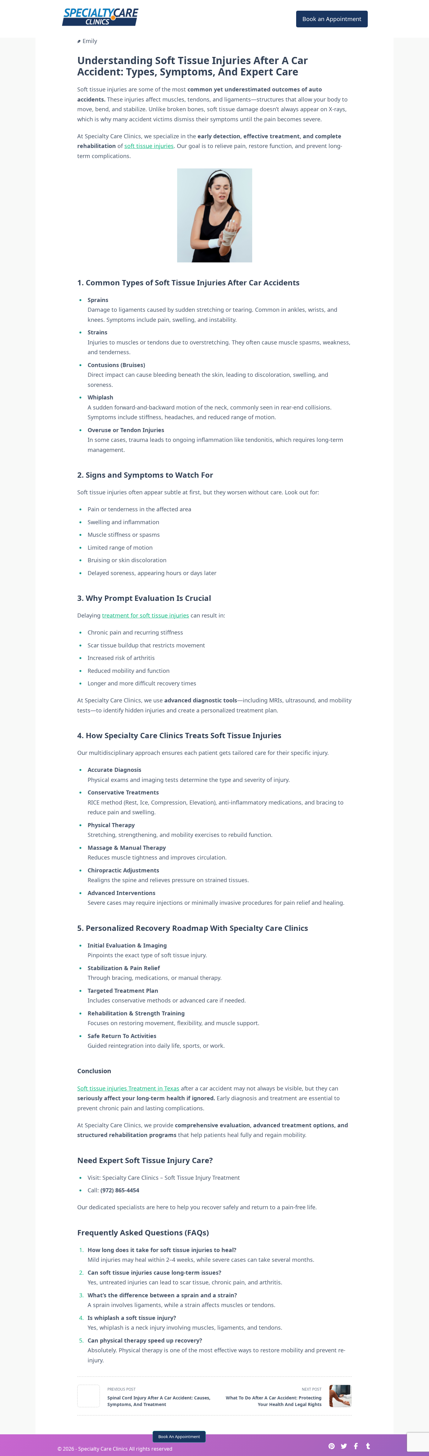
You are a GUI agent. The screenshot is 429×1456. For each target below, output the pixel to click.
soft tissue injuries (149, 146)
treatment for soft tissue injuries (145, 615)
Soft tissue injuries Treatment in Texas (128, 1088)
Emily (90, 41)
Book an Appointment (331, 19)
